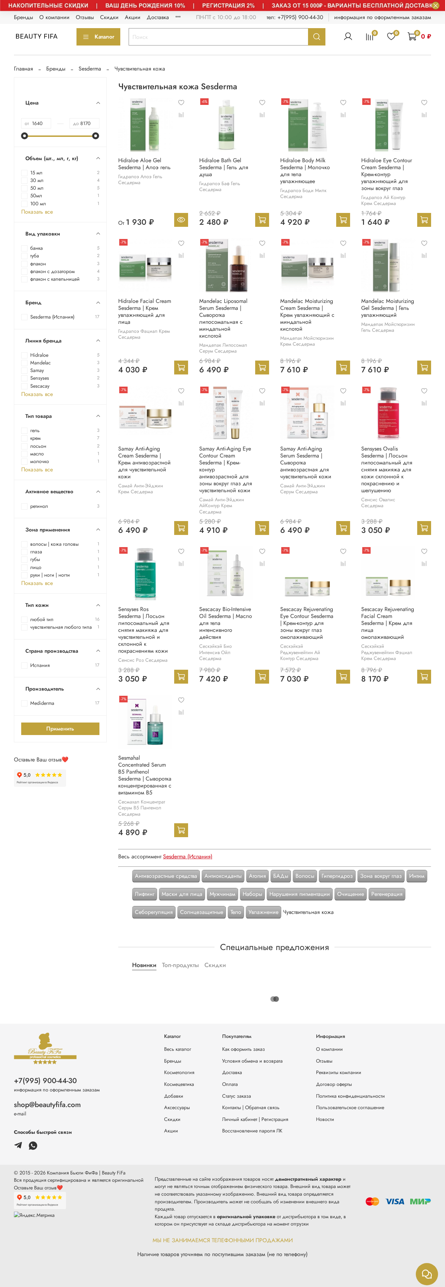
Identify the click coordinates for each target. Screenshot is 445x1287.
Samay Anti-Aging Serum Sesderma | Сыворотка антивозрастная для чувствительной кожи (305, 462)
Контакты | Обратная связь (251, 1107)
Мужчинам (222, 894)
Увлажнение (263, 912)
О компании (54, 17)
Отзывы (85, 17)
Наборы (252, 894)
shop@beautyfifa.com (47, 1104)
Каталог (104, 37)
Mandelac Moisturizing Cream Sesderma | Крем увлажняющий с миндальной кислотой (307, 315)
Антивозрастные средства (166, 876)
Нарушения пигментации (299, 894)
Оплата (230, 1084)
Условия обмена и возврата (252, 1060)
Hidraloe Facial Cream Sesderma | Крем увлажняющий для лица (144, 311)
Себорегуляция (154, 912)
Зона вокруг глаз (381, 876)
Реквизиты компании (338, 1072)
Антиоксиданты (223, 876)
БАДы (280, 876)
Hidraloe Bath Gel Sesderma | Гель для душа (223, 167)
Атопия (257, 876)
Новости (325, 1119)
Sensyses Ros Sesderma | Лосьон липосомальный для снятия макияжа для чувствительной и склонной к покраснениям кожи (143, 630)
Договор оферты (334, 1084)
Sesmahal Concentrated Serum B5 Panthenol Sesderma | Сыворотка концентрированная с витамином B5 (144, 775)
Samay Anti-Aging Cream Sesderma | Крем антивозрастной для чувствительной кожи (144, 462)
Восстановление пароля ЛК (252, 1130)
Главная (23, 69)
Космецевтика (179, 1084)
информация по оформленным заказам (382, 17)
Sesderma (90, 69)
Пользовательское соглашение (350, 1107)
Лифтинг (144, 894)
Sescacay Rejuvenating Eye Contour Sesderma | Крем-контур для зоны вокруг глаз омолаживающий (306, 623)
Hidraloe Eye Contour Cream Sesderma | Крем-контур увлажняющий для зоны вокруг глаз (386, 174)
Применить (60, 729)
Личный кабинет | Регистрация (255, 1119)
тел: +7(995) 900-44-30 (295, 17)
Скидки (109, 17)
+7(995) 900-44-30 (45, 1080)
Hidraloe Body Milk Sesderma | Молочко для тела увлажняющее (305, 170)
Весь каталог (177, 1049)
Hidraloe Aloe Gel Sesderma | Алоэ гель (144, 163)
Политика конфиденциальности (350, 1095)
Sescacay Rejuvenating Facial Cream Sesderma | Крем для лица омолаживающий (387, 623)
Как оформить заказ (243, 1049)
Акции (132, 17)
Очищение (350, 894)
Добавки (173, 1095)
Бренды (23, 17)
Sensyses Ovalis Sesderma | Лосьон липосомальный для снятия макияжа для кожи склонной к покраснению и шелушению (386, 469)
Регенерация (387, 894)
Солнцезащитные (201, 912)
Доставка (158, 17)
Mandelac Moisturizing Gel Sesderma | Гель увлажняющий (387, 308)
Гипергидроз (337, 876)
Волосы (305, 876)
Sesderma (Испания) (187, 856)
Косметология (179, 1072)
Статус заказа (236, 1095)
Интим (416, 876)
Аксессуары (177, 1107)
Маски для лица (182, 894)
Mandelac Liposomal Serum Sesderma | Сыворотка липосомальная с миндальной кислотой (223, 318)
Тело (235, 912)
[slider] (24, 136)
